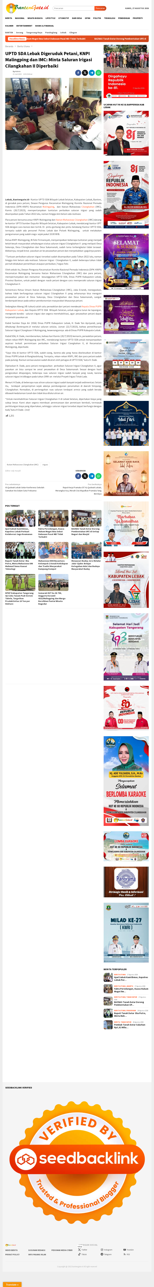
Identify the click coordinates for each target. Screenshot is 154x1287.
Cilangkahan (88, 206)
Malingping (48, 206)
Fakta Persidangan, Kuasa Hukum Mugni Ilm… (131, 990)
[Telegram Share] (92, 73)
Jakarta (129, 986)
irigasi (45, 464)
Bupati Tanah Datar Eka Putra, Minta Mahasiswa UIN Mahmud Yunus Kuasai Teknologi (19, 564)
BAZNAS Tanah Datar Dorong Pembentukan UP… (129, 1003)
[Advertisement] (53, 174)
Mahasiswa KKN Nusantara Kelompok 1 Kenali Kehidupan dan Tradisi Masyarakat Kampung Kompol (53, 564)
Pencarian (100, 8)
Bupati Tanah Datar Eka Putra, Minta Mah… (130, 1014)
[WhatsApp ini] (98, 73)
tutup (80, 1246)
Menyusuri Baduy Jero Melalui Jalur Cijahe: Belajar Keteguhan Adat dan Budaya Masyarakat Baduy (86, 564)
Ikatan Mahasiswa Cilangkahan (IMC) (22, 464)
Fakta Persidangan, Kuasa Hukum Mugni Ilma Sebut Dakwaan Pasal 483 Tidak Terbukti (51, 532)
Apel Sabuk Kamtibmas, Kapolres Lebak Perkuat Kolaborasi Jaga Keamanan (18, 531)
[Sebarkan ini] (78, 73)
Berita (117, 1022)
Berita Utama (120, 975)
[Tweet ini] (85, 73)
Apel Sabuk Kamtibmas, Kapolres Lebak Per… (131, 978)
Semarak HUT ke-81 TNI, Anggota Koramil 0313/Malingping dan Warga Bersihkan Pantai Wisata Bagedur (51, 598)
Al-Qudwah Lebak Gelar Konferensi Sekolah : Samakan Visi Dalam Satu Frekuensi (25, 487)
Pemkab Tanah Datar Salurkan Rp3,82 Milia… (129, 1026)
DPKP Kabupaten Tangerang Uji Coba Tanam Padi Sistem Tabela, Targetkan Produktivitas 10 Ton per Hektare (19, 598)
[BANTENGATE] (27, 8)
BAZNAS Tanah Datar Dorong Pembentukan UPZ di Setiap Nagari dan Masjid (82, 38)
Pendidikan (131, 1011)
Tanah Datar (131, 997)
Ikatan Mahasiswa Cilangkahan (72, 219)
